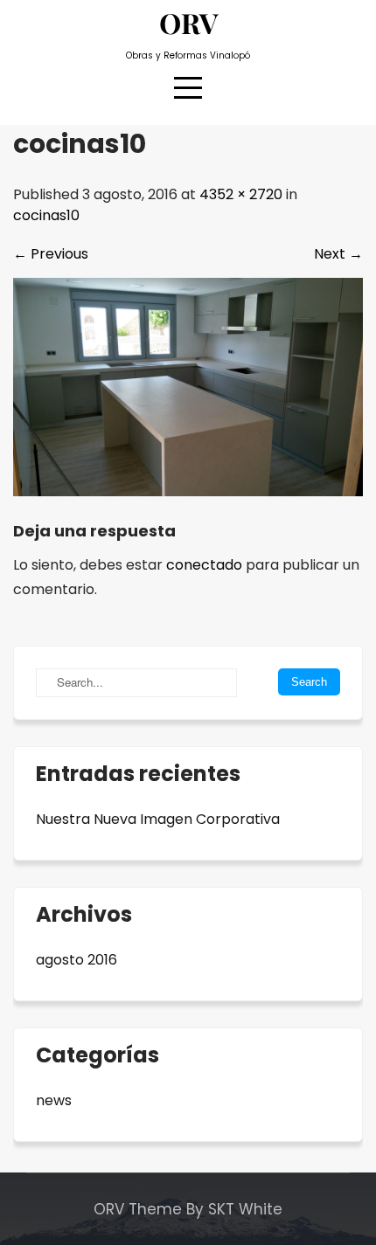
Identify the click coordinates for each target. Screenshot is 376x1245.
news (54, 1100)
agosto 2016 (76, 960)
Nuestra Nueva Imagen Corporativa (158, 819)
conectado (204, 565)
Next (338, 254)
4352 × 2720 (240, 194)
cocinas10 (46, 215)
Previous (50, 254)
